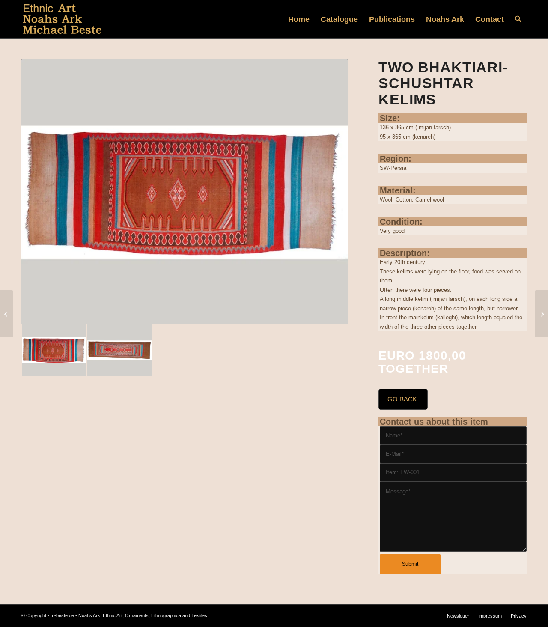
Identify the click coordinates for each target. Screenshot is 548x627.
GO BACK (402, 399)
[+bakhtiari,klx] (119, 350)
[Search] (518, 19)
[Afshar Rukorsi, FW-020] (541, 313)
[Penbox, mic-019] (6, 313)
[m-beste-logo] (62, 19)
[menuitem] (299, 19)
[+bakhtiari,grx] (184, 191)
